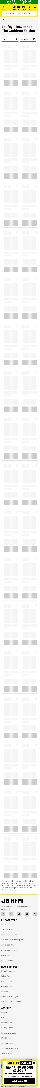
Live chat (15, 3)
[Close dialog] (34, 1063)
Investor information (9, 1033)
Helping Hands (7, 1028)
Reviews (4, 991)
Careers (4, 1018)
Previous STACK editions (11, 1002)
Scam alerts (6, 955)
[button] (6, 8)
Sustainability (6, 1023)
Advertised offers (8, 945)
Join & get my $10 (19, 1081)
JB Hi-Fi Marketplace (9, 1048)
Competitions (6, 981)
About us (4, 1012)
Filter (4, 39)
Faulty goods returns (9, 935)
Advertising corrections (10, 950)
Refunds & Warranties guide (12, 940)
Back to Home (9, 19)
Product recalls (7, 960)
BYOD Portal (6, 1038)
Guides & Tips (6, 986)
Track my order (7, 929)
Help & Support (7, 924)
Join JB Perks (6, 1053)
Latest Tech (5, 976)
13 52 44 (27, 3)
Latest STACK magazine (10, 997)
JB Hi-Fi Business (8, 1043)
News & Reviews (8, 971)
